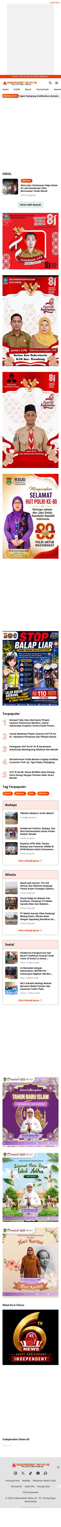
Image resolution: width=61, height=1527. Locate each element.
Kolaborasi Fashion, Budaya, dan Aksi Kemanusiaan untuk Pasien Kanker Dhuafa (37, 831)
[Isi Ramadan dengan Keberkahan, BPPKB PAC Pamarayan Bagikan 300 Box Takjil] (11, 973)
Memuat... (8, 1445)
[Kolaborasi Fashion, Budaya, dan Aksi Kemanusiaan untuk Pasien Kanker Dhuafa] (11, 833)
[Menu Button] (56, 83)
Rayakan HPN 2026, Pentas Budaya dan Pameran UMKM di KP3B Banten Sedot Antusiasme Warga (37, 846)
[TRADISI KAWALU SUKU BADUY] (11, 818)
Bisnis (28, 89)
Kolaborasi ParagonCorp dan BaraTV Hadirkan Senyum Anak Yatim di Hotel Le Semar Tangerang (37, 955)
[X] (23, 1473)
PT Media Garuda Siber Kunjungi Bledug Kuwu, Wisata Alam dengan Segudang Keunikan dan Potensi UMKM (37, 916)
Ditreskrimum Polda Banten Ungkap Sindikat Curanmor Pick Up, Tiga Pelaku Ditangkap (33, 761)
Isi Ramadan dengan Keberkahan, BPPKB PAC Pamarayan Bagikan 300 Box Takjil (35, 971)
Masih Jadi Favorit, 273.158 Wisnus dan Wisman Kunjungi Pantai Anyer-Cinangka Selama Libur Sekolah (36, 886)
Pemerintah (42, 89)
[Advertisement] (30, 135)
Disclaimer (16, 1486)
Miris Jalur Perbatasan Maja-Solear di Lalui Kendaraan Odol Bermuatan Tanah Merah (39, 188)
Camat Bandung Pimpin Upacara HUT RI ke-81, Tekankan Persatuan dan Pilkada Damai (33, 735)
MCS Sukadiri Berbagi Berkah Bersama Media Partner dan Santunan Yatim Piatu (35, 986)
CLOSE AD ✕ (55, 2)
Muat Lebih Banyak (30, 204)
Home (6, 89)
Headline (26, 180)
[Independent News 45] (20, 83)
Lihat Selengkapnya (28, 860)
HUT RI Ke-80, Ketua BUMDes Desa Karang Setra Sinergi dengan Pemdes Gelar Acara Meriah (32, 775)
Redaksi (26, 1480)
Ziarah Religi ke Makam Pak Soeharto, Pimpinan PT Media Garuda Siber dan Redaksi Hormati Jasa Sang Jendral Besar (37, 901)
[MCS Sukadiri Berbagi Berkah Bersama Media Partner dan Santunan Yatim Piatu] (11, 988)
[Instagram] (15, 1473)
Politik (17, 89)
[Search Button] (50, 83)
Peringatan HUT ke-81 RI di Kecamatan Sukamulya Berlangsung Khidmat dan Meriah (33, 748)
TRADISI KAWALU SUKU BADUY (37, 813)
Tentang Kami (12, 1480)
